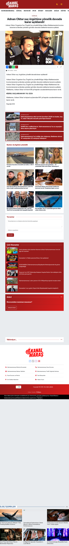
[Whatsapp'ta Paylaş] (13, 67)
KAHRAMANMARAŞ (7, 11)
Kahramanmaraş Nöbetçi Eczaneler (16, 367)
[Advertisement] (34, 324)
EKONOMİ (27, 11)
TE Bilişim (38, 392)
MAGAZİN (48, 11)
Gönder (10, 235)
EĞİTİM (63, 11)
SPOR (34, 11)
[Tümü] (61, 297)
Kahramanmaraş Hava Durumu (46, 367)
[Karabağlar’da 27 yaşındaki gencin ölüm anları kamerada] (48, 199)
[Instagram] (36, 361)
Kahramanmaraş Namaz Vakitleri (16, 371)
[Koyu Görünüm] (57, 4)
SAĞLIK (56, 11)
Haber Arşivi (40, 379)
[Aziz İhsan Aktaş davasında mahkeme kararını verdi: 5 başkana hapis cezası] (48, 177)
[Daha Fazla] (16, 67)
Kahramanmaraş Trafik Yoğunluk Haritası (48, 371)
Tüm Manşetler (41, 375)
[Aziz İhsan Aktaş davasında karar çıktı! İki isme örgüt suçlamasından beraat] (20, 177)
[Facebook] (30, 361)
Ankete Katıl (12, 307)
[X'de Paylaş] (10, 67)
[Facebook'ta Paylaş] (7, 67)
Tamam (39, 398)
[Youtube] (39, 361)
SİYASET (40, 11)
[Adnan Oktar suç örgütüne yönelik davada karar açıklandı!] (34, 48)
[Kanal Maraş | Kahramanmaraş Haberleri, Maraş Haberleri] (12, 4)
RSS (19, 387)
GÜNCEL (19, 11)
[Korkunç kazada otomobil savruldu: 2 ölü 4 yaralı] (20, 155)
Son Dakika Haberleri (12, 379)
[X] (33, 361)
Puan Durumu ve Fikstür (13, 375)
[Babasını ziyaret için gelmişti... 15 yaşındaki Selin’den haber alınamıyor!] (48, 155)
